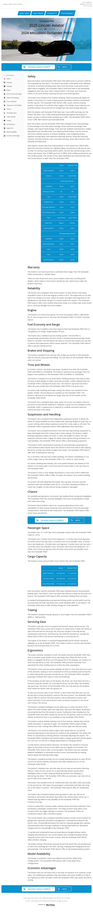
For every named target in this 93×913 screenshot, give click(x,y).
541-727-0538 (87, 6)
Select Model (38, 13)
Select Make (24, 13)
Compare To (52, 13)
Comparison (10, 75)
